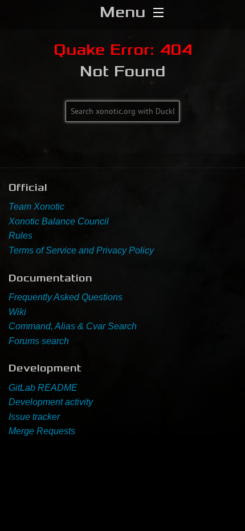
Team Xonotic (36, 206)
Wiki (17, 312)
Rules (20, 235)
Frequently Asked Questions (65, 297)
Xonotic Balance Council (59, 221)
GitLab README (43, 388)
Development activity (51, 402)
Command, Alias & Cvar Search (73, 326)
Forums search (39, 341)
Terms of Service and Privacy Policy (81, 250)
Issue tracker (34, 417)
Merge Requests (42, 431)
